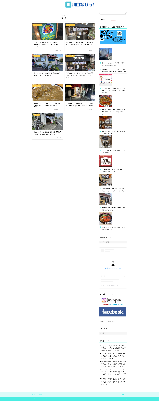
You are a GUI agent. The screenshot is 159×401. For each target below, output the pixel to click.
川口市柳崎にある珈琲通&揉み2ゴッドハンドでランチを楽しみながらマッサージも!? (114, 190)
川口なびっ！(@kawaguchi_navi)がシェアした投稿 (115, 285)
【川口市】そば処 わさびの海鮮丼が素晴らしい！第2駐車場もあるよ (114, 64)
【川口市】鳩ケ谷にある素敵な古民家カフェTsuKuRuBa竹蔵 (113, 132)
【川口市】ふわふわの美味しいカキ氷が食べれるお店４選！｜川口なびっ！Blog (113, 356)
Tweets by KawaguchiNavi (107, 321)
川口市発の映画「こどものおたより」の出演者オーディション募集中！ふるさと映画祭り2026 (113, 90)
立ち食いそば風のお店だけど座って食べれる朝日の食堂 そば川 (113, 228)
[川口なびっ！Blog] (79, 7)
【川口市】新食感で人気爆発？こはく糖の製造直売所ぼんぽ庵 (113, 209)
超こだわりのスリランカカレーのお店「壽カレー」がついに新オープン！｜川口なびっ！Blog (113, 382)
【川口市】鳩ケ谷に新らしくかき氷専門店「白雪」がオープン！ (113, 354)
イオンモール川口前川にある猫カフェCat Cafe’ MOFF (113, 151)
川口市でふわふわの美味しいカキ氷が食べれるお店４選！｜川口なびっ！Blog (113, 373)
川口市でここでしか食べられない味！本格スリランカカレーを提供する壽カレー (113, 378)
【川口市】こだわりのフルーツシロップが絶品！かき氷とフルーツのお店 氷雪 (113, 370)
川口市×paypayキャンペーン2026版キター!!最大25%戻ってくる (113, 171)
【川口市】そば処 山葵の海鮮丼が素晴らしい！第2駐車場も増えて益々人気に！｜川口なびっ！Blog (113, 348)
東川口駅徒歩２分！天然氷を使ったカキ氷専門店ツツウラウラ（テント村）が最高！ (113, 362)
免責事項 (48, 399)
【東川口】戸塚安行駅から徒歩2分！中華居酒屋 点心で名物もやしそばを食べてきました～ (114, 112)
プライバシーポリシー (39, 399)
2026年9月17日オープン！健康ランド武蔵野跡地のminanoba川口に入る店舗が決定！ (114, 70)
